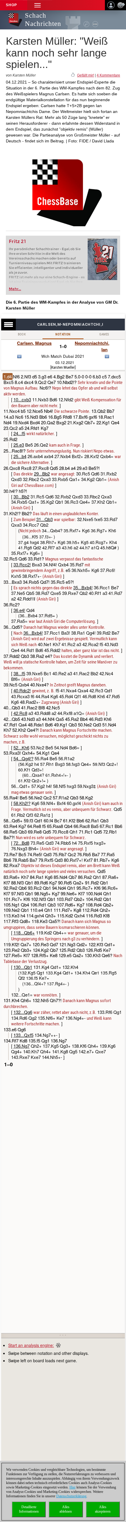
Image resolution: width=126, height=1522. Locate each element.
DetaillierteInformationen (29, 1509)
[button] (37, 5)
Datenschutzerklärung (71, 1496)
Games (104, 334)
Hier (72, 1487)
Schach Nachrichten (43, 19)
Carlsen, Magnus (34, 343)
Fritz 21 (17, 241)
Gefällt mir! (85, 75)
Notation (62, 334)
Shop (11, 5)
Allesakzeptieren (102, 1509)
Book (22, 334)
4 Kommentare (108, 75)
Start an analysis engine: (31, 1345)
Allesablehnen (65, 1509)
